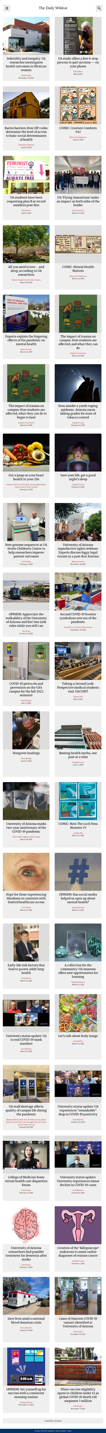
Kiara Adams (18, 836)
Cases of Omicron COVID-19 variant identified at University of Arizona (78, 1322)
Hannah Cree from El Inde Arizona (78, 627)
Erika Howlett (78, 210)
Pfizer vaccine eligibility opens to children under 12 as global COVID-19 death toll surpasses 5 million (78, 1395)
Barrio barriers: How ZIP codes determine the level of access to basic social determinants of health (26, 133)
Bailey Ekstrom (78, 561)
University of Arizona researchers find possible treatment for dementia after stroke (26, 1253)
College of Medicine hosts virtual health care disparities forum (26, 1181)
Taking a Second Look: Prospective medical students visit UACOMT (78, 687)
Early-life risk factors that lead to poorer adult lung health (26, 969)
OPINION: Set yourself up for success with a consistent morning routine (26, 1393)
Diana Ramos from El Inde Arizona (26, 1120)
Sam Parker (26, 1190)
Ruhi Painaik (26, 75)
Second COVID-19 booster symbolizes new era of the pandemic (78, 618)
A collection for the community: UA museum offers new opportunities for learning (78, 971)
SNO (64, 1431)
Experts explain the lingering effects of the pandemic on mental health (26, 340)
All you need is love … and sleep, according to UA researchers (26, 270)
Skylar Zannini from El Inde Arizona (26, 280)
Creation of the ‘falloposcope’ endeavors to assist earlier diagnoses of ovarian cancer (78, 1251)
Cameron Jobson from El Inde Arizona (32, 1123)
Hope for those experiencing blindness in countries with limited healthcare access (26, 898)
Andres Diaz (78, 696)
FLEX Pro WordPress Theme (50, 1431)
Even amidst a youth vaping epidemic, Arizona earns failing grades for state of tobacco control (78, 411)
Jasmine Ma (78, 833)
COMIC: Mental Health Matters (78, 269)
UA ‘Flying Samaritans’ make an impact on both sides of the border (78, 201)
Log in (69, 1431)
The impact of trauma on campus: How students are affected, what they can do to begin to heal (26, 411)
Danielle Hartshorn (78, 353)
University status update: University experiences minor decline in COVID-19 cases (78, 1181)
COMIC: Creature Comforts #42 (78, 130)
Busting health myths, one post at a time (78, 755)
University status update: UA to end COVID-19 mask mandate (26, 1039)
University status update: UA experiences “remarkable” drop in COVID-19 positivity (78, 1110)
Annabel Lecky (78, 422)
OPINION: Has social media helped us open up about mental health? (78, 898)
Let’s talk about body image (78, 1036)
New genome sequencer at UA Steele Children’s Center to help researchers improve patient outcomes (26, 550)
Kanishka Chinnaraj (26, 144)
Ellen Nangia (26, 758)
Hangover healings (26, 753)
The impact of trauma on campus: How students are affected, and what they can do (78, 342)
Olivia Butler (26, 978)
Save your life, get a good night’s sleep (78, 477)
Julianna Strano (78, 907)
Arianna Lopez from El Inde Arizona (21, 484)
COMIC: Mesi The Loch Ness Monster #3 (78, 825)
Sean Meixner (26, 700)
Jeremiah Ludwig (33, 836)
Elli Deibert (78, 71)
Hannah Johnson (78, 982)
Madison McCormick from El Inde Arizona (23, 1119)
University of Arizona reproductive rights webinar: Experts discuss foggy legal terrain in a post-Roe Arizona (78, 550)
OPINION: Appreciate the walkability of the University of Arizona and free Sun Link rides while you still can (26, 620)
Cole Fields (26, 561)
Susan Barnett (26, 1327)
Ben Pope (26, 631)
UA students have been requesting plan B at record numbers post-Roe (26, 201)
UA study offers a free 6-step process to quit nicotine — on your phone (78, 62)
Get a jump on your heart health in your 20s (26, 477)
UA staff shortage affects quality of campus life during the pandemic (26, 1110)
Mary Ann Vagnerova (78, 137)
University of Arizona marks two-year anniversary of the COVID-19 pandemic (26, 827)
